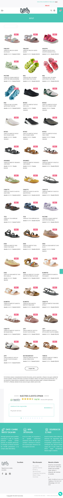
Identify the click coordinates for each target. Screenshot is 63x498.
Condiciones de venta (39, 495)
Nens (24, 272)
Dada (5, 244)
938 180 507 (57, 481)
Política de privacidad (52, 495)
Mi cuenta (36, 466)
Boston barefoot (28, 356)
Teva (5, 216)
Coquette (45, 160)
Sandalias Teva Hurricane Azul (31, 218)
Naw (24, 75)
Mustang (6, 75)
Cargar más (32, 368)
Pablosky (6, 48)
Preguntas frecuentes (39, 473)
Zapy (24, 329)
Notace (25, 103)
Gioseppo (45, 48)
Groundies (7, 160)
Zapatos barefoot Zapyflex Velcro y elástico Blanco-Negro (11, 359)
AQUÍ (56, 1)
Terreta (44, 356)
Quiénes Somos (37, 467)
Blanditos (45, 272)
